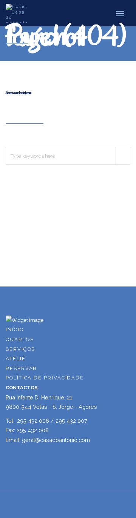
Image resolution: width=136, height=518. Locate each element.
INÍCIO (15, 329)
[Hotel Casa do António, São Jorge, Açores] (17, 13)
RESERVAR (21, 368)
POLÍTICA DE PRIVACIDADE (45, 378)
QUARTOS (20, 339)
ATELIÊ (16, 358)
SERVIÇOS (20, 349)
